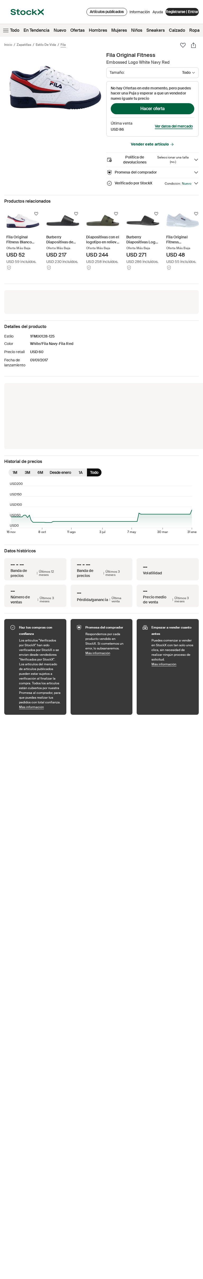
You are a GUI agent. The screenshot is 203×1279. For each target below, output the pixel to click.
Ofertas (77, 30)
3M (27, 472)
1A (80, 472)
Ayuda (158, 12)
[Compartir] (193, 45)
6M (40, 472)
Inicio (8, 45)
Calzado (177, 30)
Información (139, 13)
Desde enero (60, 472)
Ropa (194, 30)
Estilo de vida (46, 45)
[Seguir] (36, 213)
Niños (136, 30)
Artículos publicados (107, 11)
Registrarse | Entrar (182, 11)
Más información (40, 707)
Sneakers (155, 30)
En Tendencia (36, 30)
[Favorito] (183, 45)
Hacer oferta (152, 108)
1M (15, 472)
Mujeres (119, 30)
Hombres (98, 30)
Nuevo (60, 30)
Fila (63, 45)
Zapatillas (24, 45)
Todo (14, 30)
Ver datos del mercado (174, 126)
